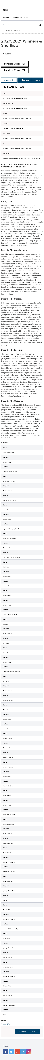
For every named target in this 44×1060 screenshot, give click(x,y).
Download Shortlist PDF (15, 64)
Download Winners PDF (14, 70)
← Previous (24, 80)
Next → (37, 80)
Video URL (5, 1024)
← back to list (9, 80)
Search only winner (12, 31)
